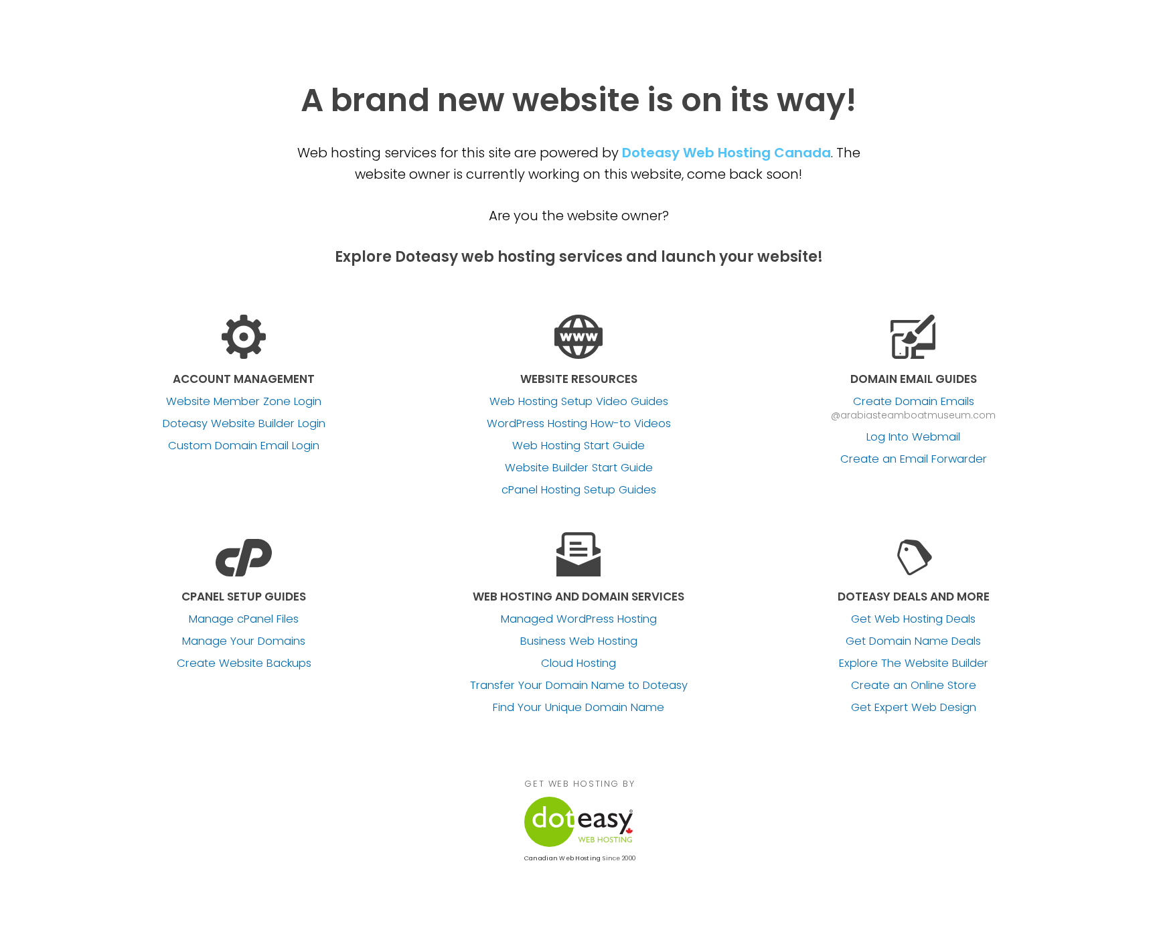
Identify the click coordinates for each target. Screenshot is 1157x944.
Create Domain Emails (913, 401)
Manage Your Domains (243, 641)
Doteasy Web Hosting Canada (726, 152)
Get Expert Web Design (913, 707)
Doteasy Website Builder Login (244, 423)
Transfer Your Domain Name (579, 685)
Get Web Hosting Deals (913, 619)
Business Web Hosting (578, 641)
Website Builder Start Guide (579, 468)
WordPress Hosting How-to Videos (579, 423)
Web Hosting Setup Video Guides (578, 401)
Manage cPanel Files (244, 619)
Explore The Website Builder (913, 663)
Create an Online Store (913, 685)
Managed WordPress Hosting (579, 619)
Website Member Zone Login (243, 401)
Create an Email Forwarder (913, 459)
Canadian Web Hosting (562, 858)
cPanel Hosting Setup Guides (579, 490)
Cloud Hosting (578, 663)
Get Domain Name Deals (913, 641)
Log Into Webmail (913, 437)
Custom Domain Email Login (243, 446)
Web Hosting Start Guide (578, 446)
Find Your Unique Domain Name (578, 707)
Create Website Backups (244, 663)
